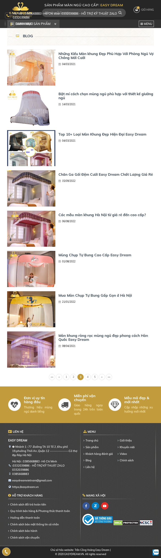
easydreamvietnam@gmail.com (32, 480)
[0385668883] (6, 552)
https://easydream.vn (25, 487)
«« (52, 376)
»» (109, 376)
